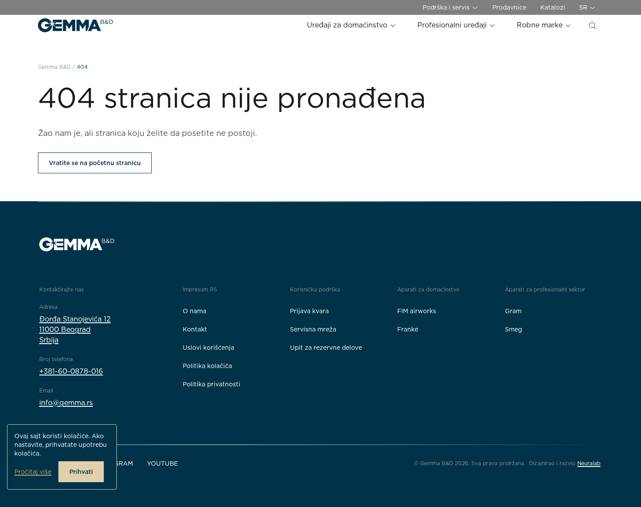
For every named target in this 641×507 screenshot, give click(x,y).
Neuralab (588, 463)
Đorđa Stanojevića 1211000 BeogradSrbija (75, 329)
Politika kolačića (207, 365)
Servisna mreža (313, 329)
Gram (513, 311)
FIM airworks (416, 311)
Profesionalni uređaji (453, 25)
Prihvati (81, 471)
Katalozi (552, 7)
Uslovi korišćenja (208, 347)
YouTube (162, 463)
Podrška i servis (447, 7)
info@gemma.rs (66, 403)
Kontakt (195, 329)
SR (584, 7)
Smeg (513, 329)
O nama (194, 311)
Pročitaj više (32, 471)
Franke (407, 329)
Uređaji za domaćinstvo (348, 25)
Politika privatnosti (211, 384)
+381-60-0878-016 (71, 371)
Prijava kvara (309, 311)
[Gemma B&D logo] (75, 25)
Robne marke (541, 25)
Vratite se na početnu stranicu (95, 162)
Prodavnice (509, 7)
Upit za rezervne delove (326, 347)
